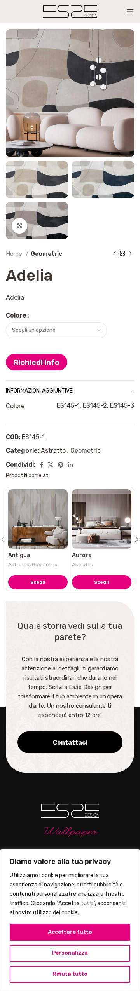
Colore (16, 315)
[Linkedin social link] (70, 465)
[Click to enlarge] (19, 226)
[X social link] (51, 465)
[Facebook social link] (41, 465)
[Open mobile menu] (130, 11)
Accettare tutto (70, 932)
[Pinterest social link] (61, 465)
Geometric (46, 253)
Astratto (53, 450)
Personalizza (70, 953)
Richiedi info (37, 362)
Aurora (82, 555)
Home (15, 253)
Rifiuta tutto (70, 974)
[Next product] (130, 254)
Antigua (19, 555)
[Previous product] (115, 254)
